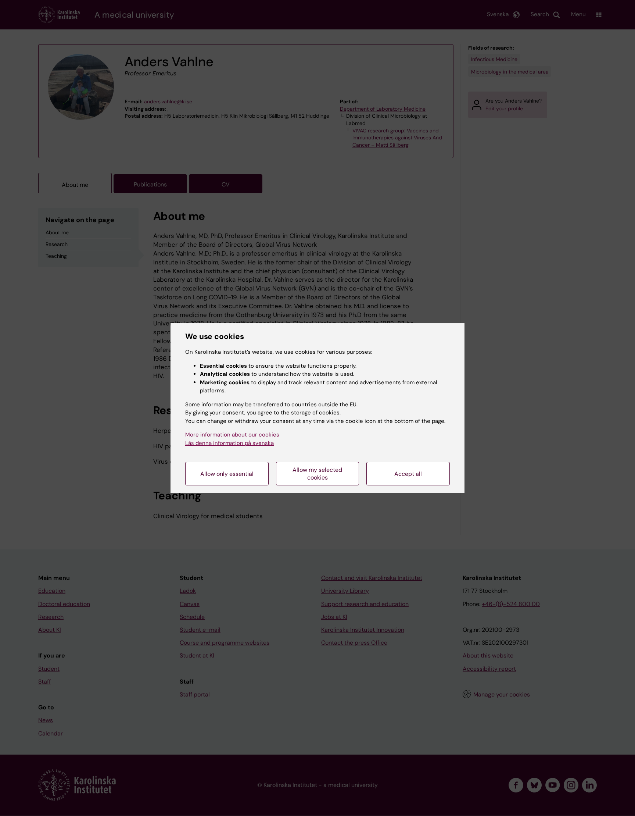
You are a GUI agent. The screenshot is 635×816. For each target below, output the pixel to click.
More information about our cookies (232, 434)
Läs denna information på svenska (229, 443)
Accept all (408, 474)
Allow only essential (227, 474)
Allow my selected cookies (317, 473)
